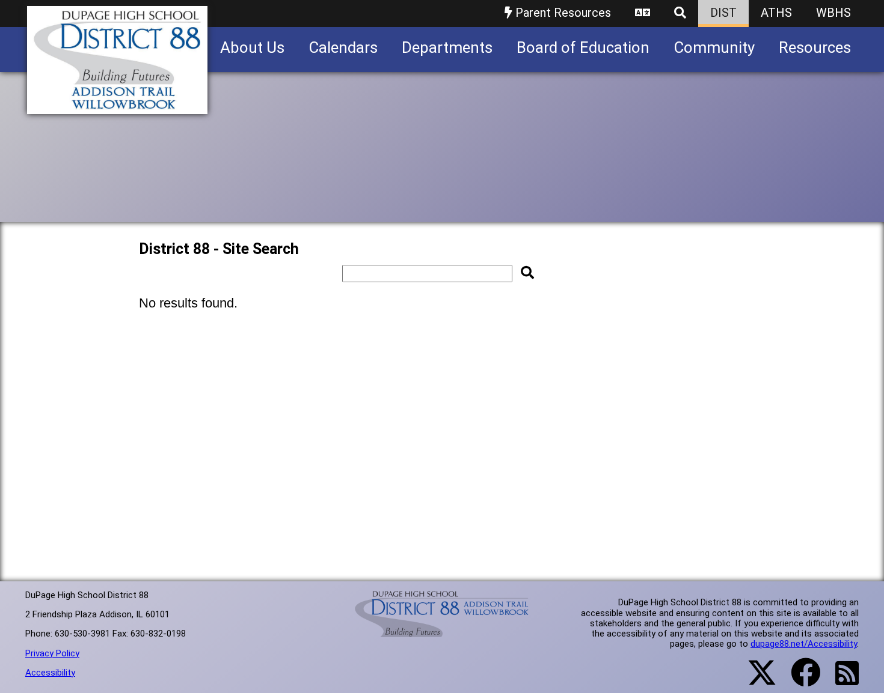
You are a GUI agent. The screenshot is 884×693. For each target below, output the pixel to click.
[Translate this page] (642, 13)
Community (714, 47)
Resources (815, 47)
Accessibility (50, 672)
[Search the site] (680, 13)
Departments (447, 47)
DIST (723, 12)
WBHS (833, 12)
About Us (252, 47)
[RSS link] (841, 680)
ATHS (776, 12)
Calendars (343, 47)
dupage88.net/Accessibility (803, 643)
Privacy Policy (52, 653)
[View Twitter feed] (755, 679)
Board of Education (583, 47)
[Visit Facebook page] (798, 679)
